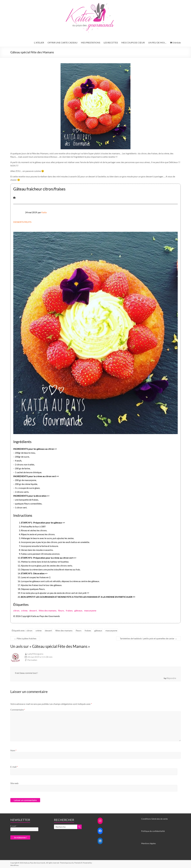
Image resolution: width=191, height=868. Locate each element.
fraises (69, 610)
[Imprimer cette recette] (14, 198)
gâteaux (78, 610)
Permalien (32, 660)
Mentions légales (148, 843)
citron (16, 610)
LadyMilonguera (35, 653)
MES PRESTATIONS (90, 42)
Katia (44, 212)
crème (24, 610)
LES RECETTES (111, 42)
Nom (13, 750)
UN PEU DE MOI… (157, 42)
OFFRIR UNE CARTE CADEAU (62, 42)
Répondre (171, 678)
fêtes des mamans (47, 610)
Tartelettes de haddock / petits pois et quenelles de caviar (148, 638)
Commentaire (17, 709)
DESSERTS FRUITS (22, 222)
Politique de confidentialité (153, 831)
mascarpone (90, 610)
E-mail (14, 766)
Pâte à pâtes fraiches (25, 638)
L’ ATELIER (39, 42)
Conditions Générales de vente (154, 819)
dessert (33, 610)
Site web (14, 783)
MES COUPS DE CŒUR (133, 42)
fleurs (61, 610)
